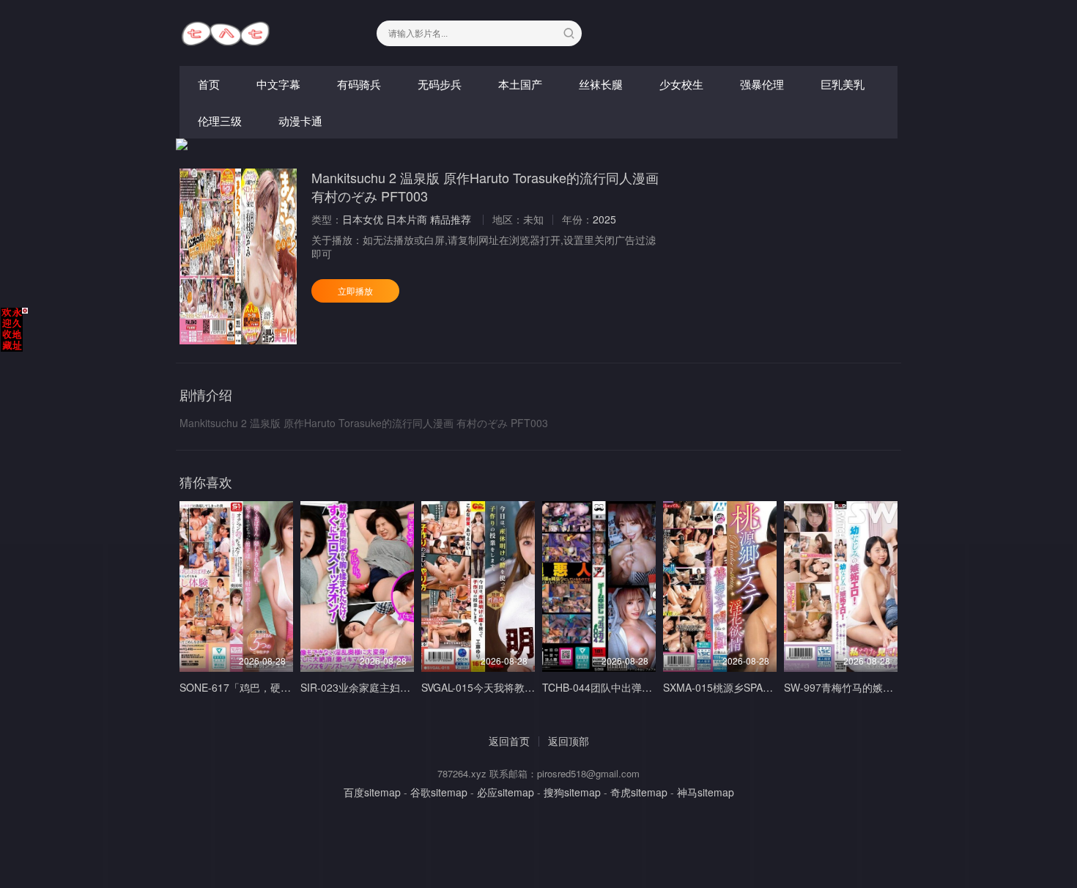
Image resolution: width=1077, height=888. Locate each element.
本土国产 (520, 84)
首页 (209, 84)
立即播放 (355, 290)
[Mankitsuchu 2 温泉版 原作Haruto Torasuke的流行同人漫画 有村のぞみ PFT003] (238, 256)
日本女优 (362, 219)
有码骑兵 (359, 84)
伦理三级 (220, 120)
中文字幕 (278, 84)
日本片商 (406, 219)
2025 (604, 219)
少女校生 (681, 84)
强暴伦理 (762, 84)
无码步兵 (440, 84)
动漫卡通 (300, 120)
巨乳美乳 (843, 84)
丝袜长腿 (601, 84)
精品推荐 (450, 219)
